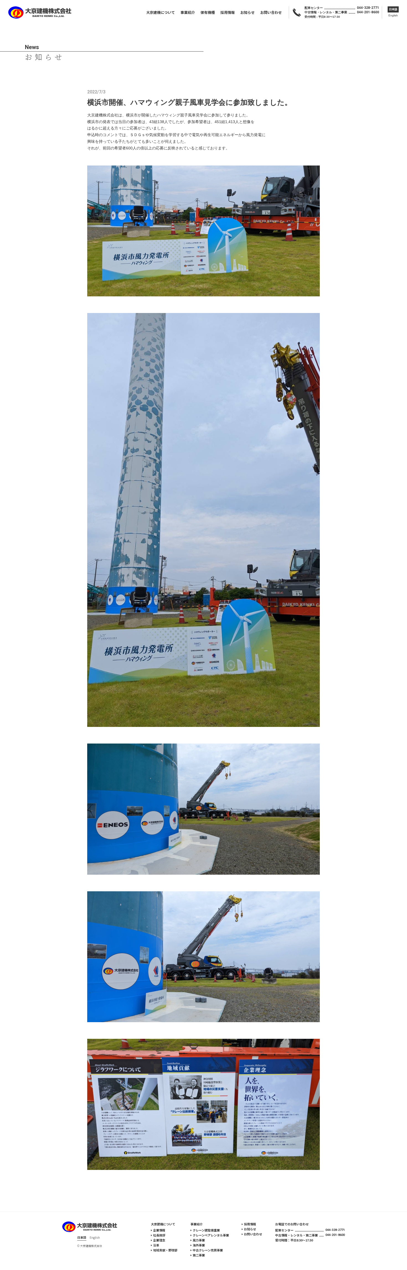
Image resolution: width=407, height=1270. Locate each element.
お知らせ (247, 12)
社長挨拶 (159, 1235)
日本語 (393, 9)
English (393, 15)
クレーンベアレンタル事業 (211, 1235)
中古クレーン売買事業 (208, 1250)
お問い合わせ (271, 12)
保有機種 (207, 12)
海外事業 (199, 1245)
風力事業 (199, 1240)
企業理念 (159, 1240)
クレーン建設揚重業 (206, 1230)
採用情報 (227, 12)
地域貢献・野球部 (165, 1250)
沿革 (156, 1245)
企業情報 (159, 1230)
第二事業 (199, 1255)
